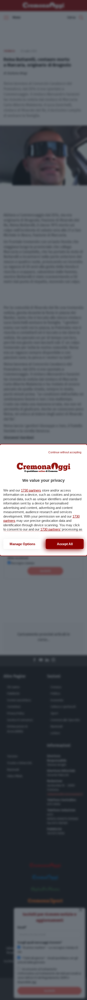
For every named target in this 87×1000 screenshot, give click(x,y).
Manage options (22, 544)
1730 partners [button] (31, 490)
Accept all (65, 544)
